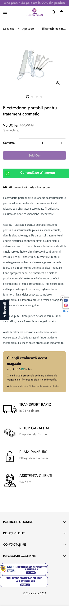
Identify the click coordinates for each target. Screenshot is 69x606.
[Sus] (62, 586)
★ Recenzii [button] (4, 310)
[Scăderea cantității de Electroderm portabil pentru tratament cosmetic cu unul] (23, 143)
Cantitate (9, 143)
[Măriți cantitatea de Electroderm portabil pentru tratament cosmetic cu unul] (61, 143)
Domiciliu (9, 29)
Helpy (66, 311)
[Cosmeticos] (34, 12)
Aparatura (28, 29)
